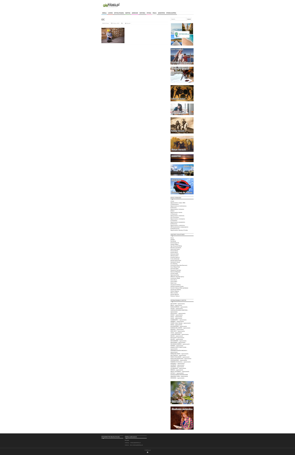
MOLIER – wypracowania (177, 339)
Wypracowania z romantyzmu (178, 219)
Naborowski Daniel (175, 249)
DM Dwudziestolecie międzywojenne (179, 227)
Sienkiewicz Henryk (175, 262)
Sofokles (173, 239)
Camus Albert (174, 281)
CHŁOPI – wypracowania (177, 308)
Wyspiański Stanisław (176, 270)
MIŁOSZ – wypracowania (177, 336)
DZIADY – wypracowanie (177, 315)
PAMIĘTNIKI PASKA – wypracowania (179, 353)
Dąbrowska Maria (175, 275)
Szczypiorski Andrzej (175, 284)
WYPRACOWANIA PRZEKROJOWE (179, 374)
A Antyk (172, 201)
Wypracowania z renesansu (177, 209)
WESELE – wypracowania (177, 370)
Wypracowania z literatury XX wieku (179, 230)
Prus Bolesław (174, 263)
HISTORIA (142, 13)
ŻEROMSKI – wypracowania (177, 378)
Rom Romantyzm (175, 217)
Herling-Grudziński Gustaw (177, 286)
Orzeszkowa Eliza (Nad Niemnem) (179, 265)
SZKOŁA (104, 13)
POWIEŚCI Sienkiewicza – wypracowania (181, 361)
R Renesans (174, 207)
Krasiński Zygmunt (175, 257)
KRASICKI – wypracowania (177, 329)
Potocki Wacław (174, 250)
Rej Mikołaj (173, 241)
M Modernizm (174, 223)
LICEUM (110, 13)
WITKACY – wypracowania (177, 373)
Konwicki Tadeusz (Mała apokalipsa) (179, 288)
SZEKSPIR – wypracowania (177, 366)
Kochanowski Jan (175, 242)
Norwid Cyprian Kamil (176, 260)
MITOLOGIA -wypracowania (177, 337)
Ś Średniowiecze (175, 204)
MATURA (127, 13)
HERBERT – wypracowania (177, 321)
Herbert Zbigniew (175, 291)
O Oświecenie (174, 214)
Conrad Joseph (174, 273)
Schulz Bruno (174, 279)
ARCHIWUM (161, 13)
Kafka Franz (173, 283)
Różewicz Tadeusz (175, 296)
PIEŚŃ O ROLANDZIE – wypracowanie (180, 357)
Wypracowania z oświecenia (177, 215)
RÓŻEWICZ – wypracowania (177, 363)
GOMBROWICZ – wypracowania (178, 319)
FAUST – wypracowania (176, 316)
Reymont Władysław (175, 271)
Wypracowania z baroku (176, 212)
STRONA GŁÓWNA (171, 13)
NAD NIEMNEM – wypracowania (178, 340)
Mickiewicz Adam (175, 254)
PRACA (154, 13)
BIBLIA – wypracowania (176, 305)
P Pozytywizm (174, 220)
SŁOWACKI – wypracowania (177, 365)
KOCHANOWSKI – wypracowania (179, 326)
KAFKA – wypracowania (176, 324)
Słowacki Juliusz (174, 255)
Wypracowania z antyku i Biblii (178, 202)
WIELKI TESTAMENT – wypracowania (180, 371)
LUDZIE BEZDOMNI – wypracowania (180, 334)
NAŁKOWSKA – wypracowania (178, 342)
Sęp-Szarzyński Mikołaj (176, 246)
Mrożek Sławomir (175, 294)
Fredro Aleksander (175, 258)
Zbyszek (128, 23)
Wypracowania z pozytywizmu (178, 222)
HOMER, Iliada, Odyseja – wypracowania (181, 323)
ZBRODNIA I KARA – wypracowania (179, 376)
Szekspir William (174, 244)
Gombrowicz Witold (175, 278)
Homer (172, 237)
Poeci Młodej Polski (175, 267)
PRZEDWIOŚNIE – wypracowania (179, 360)
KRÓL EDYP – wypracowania (178, 331)
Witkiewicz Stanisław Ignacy (177, 276)
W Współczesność (175, 228)
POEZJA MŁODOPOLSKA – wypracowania (181, 358)
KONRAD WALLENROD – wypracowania (180, 328)
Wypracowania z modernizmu (178, 225)
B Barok (172, 210)
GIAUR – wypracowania (176, 318)
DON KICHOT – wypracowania (178, 313)
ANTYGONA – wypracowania (178, 303)
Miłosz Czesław (174, 292)
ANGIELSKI (135, 13)
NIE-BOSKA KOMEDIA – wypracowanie (180, 344)
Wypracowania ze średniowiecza (178, 206)
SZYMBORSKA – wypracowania (178, 368)
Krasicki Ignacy (174, 252)
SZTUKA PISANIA (119, 13)
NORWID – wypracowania (177, 345)
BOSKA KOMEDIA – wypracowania (179, 307)
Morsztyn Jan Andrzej (176, 247)
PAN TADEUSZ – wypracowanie (178, 355)
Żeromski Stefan (175, 268)
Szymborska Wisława (176, 289)
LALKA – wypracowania (176, 332)
